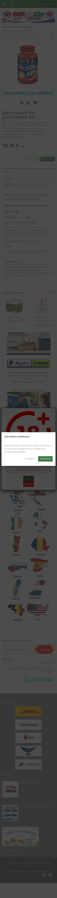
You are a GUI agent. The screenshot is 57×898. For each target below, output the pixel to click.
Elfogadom (46, 459)
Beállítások (29, 459)
